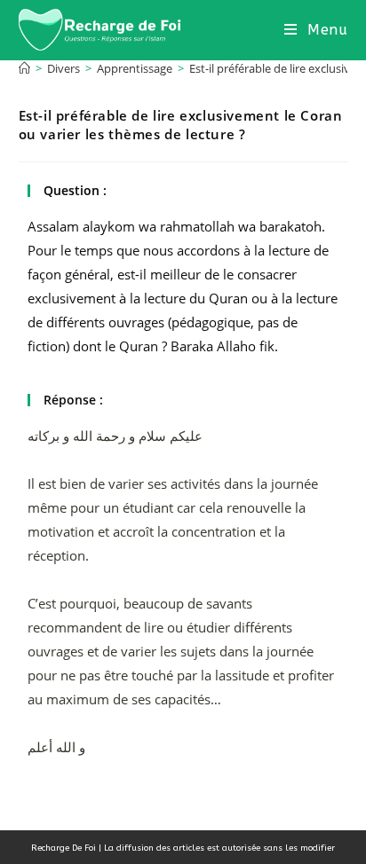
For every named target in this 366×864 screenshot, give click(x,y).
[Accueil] (24, 68)
